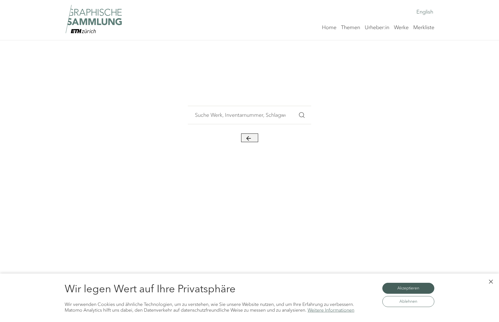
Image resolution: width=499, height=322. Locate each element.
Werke (401, 27)
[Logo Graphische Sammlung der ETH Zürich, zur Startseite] (94, 19)
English (424, 12)
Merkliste (423, 27)
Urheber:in (377, 27)
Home (329, 27)
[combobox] (240, 115)
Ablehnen (408, 301)
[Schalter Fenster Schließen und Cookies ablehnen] (490, 281)
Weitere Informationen (331, 310)
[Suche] (302, 115)
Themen (350, 27)
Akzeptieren (408, 288)
